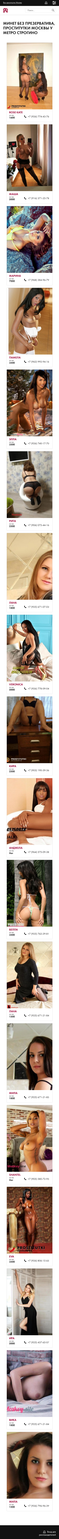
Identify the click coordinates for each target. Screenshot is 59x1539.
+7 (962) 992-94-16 (38, 362)
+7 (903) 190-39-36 (38, 770)
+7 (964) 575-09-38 (38, 852)
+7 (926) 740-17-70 (38, 443)
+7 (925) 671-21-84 (38, 1015)
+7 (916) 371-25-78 (38, 198)
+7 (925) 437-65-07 (38, 1342)
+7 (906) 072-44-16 (38, 525)
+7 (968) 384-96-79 (38, 280)
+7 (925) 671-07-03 (38, 607)
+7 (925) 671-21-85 (38, 1097)
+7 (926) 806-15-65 (38, 1261)
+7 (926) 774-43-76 (38, 116)
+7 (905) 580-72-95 (38, 1179)
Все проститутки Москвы (12, 3)
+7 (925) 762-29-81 (38, 934)
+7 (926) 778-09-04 (38, 689)
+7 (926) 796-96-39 (38, 1506)
